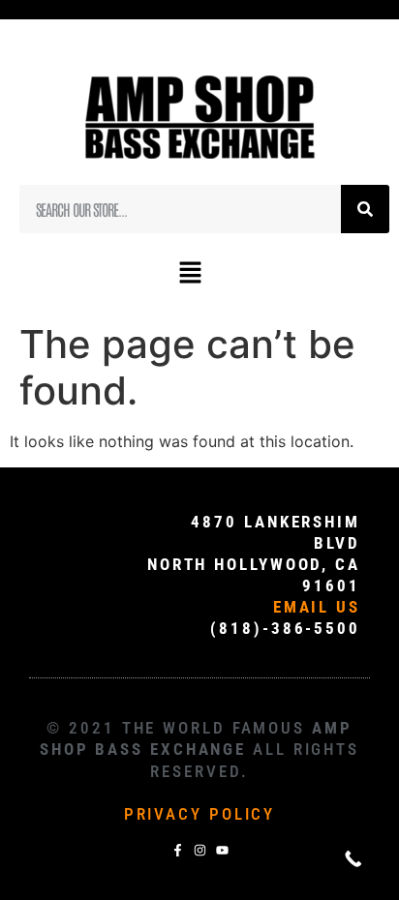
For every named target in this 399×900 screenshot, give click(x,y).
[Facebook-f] (177, 850)
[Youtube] (222, 850)
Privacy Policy (200, 814)
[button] (189, 273)
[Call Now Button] (353, 859)
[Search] (365, 209)
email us (316, 606)
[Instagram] (200, 850)
